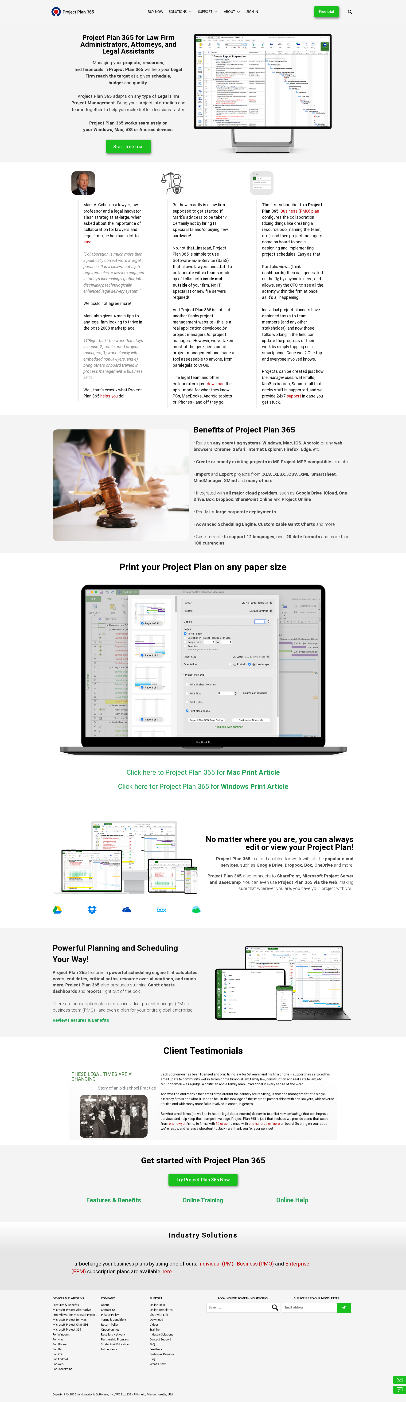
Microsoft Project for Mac (69, 1320)
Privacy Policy (110, 1315)
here (166, 1271)
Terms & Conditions (113, 1320)
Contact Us (108, 1310)
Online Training (203, 1200)
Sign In (252, 12)
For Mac (58, 1339)
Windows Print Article (203, 787)
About (229, 12)
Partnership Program (115, 1339)
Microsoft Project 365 (67, 1330)
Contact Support (160, 1339)
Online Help (292, 1200)
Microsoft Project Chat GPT (70, 1325)
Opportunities (110, 1330)
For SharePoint (62, 1369)
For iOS (57, 1354)
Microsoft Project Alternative (72, 1310)
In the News (109, 1349)
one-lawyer (177, 1123)
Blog (153, 1359)
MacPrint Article (203, 772)
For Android (60, 1359)
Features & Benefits (113, 1200)
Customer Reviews (162, 1354)
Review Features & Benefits (81, 1020)
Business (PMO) (255, 1264)
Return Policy (109, 1325)
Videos (154, 1325)
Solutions (178, 12)
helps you (109, 396)
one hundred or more (264, 1123)
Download (156, 1320)
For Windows (61, 1334)
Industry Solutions (161, 1334)
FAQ (152, 1344)
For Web (58, 1364)
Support (205, 12)
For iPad (58, 1349)
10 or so (222, 1123)
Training (155, 1330)
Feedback (156, 1349)
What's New (158, 1364)
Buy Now (155, 12)
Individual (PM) (216, 1264)
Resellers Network (113, 1334)
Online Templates (161, 1310)
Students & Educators (115, 1344)
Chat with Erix (159, 1315)
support (294, 396)
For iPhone (59, 1344)
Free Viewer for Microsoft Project (75, 1315)
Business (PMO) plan (300, 211)
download (216, 384)
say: (87, 242)
